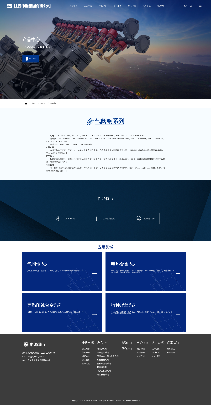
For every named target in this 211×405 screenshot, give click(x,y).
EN (185, 6)
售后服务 (141, 352)
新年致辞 (86, 352)
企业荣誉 (86, 360)
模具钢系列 (102, 367)
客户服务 (117, 6)
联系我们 (161, 6)
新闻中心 (132, 6)
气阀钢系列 (52, 103)
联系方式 (171, 349)
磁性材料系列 (103, 375)
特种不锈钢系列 (104, 364)
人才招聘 (156, 356)
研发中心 (128, 348)
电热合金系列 (103, 352)
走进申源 (88, 6)
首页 (33, 103)
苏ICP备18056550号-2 (131, 400)
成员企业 (86, 356)
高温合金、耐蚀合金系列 (108, 356)
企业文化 (86, 364)
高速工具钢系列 (104, 371)
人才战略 (156, 349)
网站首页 (73, 6)
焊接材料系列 (103, 360)
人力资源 (147, 6)
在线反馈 (141, 356)
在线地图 (171, 352)
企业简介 (86, 349)
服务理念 (141, 349)
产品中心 (103, 6)
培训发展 (156, 352)
